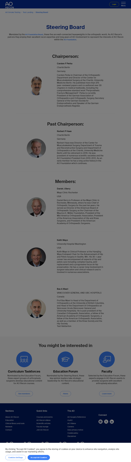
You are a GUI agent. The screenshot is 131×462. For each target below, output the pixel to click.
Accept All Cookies (39, 457)
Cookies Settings (15, 457)
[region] (65, 452)
